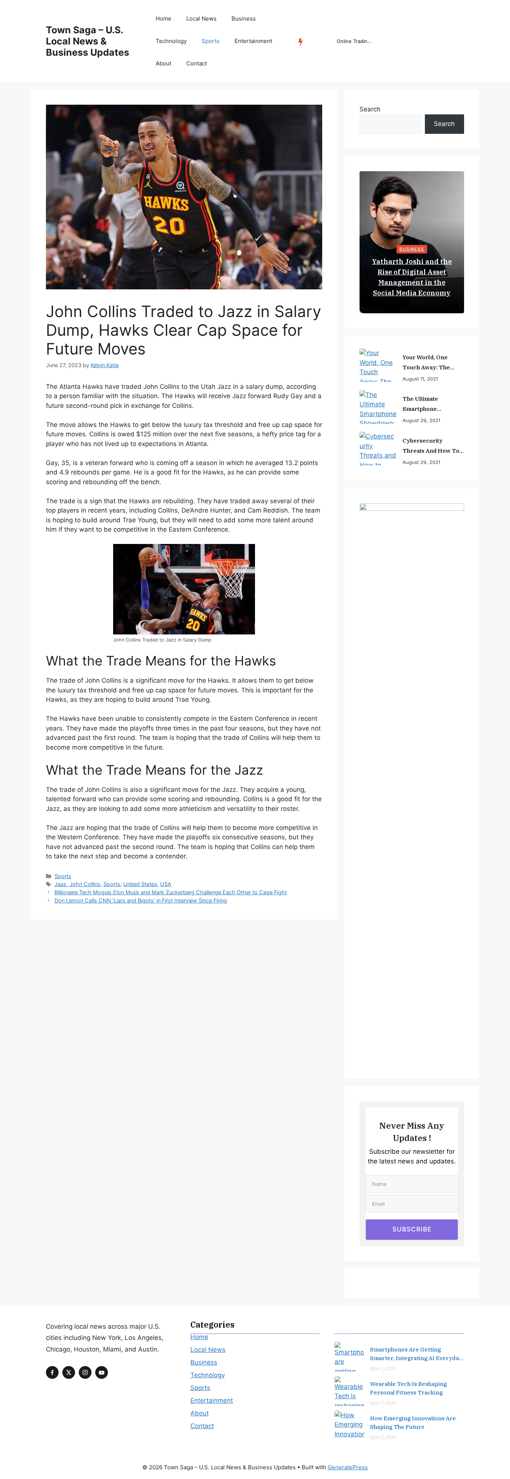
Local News (201, 18)
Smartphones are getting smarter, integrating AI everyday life (416, 1354)
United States (140, 884)
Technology (171, 40)
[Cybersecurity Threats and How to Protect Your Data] (378, 448)
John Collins (84, 884)
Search (370, 109)
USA (165, 884)
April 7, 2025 (383, 1403)
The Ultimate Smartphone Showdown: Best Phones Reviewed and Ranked (432, 404)
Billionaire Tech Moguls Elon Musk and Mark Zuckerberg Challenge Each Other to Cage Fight (171, 892)
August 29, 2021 (421, 420)
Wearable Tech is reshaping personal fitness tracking (408, 1388)
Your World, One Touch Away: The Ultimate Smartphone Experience (431, 363)
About (163, 63)
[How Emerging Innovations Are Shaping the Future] (349, 1425)
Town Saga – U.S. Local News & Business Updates (87, 41)
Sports (211, 40)
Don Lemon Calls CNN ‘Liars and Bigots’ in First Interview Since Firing (141, 900)
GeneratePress (348, 1467)
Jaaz (60, 884)
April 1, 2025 (383, 1368)
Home (163, 18)
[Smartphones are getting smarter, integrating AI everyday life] (349, 1357)
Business (243, 18)
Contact (196, 63)
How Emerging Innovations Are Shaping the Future (413, 1422)
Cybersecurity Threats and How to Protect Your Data (430, 446)
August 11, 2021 (420, 379)
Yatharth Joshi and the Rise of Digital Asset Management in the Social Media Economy (412, 277)
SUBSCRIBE (412, 1229)
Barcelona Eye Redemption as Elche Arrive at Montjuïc (355, 41)
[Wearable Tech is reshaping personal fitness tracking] (349, 1391)
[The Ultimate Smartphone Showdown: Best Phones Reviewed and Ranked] (378, 407)
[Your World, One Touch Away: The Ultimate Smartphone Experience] (378, 365)
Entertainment (253, 40)
